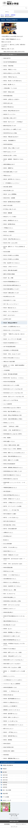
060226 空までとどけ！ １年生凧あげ (13, 121)
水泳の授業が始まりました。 (10, 578)
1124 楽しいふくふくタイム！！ (11, 304)
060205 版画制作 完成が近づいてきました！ (13, 160)
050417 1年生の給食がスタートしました (13, 724)
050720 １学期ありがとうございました (13, 502)
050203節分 (6, 754)
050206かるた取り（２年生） (10, 155)
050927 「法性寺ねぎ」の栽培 (10, 426)
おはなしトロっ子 (7, 800)
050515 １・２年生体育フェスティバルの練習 (14, 672)
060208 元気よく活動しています (11, 148)
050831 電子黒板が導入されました (11, 495)
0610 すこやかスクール (9, 593)
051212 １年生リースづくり (10, 266)
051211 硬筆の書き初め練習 (10, 270)
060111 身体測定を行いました (10, 220)
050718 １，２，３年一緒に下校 (11, 510)
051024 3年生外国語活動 (9, 381)
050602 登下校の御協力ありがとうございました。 (14, 616)
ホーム (7, 11)
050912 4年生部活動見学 (9, 463)
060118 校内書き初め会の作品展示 (11, 201)
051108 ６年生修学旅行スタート (11, 342)
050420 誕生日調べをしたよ (10, 713)
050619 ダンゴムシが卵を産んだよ (11, 582)
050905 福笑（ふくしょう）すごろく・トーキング (14, 483)
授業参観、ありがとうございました (11, 709)
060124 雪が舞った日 (8, 190)
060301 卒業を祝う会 (8, 106)
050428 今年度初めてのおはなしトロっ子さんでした (14, 644)
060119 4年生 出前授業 (9, 198)
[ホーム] (14, 3)
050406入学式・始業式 (8, 751)
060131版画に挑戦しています (10, 171)
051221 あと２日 (7, 235)
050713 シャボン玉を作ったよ (10, 517)
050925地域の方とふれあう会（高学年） (13, 434)
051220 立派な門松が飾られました (12, 239)
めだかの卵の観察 (7, 543)
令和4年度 (5, 784)
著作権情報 (7, 824)
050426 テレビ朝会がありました (11, 702)
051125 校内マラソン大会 (9, 300)
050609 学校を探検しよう (9, 597)
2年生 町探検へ (7, 437)
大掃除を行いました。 (8, 532)
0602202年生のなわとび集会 (10, 133)
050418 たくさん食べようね (10, 721)
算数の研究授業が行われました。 (11, 621)
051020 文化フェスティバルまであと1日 (12, 389)
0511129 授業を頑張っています (11, 292)
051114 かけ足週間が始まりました (11, 326)
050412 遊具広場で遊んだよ (10, 736)
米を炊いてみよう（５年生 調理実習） (12, 448)
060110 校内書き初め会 (9, 224)
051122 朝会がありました (9, 307)
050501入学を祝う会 (8, 694)
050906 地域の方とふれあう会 (10, 478)
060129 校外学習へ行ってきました (12, 179)
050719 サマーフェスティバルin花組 (12, 506)
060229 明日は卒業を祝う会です (11, 110)
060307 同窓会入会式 (8, 92)
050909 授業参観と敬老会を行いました (13, 467)
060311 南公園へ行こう (9, 84)
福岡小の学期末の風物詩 (9, 274)
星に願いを (6, 540)
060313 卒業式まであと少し (10, 77)
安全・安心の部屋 (7, 790)
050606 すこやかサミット (9, 608)
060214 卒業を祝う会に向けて (10, 136)
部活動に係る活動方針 (8, 765)
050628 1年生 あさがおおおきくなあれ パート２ (14, 559)
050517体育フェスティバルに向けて (12, 663)
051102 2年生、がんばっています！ (12, 354)
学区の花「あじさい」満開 (9, 590)
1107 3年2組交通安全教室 (9, 346)
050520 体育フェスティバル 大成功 (12, 652)
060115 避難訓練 (7, 212)
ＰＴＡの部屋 (6, 797)
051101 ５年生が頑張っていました (11, 357)
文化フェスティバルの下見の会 (10, 400)
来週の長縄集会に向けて (9, 164)
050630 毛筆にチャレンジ (9, 551)
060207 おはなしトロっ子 (9, 151)
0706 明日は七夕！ (7, 536)
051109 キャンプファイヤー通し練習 (12, 339)
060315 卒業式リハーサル (9, 69)
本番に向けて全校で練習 (9, 361)
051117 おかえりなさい (9, 315)
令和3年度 (5, 787)
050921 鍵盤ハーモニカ (9, 441)
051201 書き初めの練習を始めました (12, 285)
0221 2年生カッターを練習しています (12, 129)
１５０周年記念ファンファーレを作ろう (12, 680)
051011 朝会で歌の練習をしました (11, 411)
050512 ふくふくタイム (9, 676)
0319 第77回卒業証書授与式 (10, 62)
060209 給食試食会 (7, 144)
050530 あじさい (7, 628)
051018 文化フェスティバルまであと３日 (13, 396)
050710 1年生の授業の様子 (10, 528)
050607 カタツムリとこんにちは (11, 604)
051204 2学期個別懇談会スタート (11, 281)
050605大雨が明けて (8, 612)
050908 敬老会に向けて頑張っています (12, 471)
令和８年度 (5, 775)
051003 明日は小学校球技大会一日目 (12, 415)
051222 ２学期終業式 (8, 231)
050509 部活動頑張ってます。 (10, 687)
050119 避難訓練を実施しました (11, 758)
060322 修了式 (6, 58)
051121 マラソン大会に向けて (10, 311)
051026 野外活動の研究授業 (10, 374)
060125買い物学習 (7, 186)
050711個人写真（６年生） (9, 525)
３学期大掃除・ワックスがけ (10, 88)
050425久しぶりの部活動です (10, 706)
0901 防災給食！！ (7, 491)
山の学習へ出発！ (7, 319)
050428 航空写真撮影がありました (12, 698)
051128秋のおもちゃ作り (9, 296)
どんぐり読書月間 (7, 404)
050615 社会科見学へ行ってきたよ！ (12, 586)
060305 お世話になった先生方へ (11, 99)
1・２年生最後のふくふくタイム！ (11, 183)
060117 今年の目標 (7, 205)
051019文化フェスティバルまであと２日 (13, 392)
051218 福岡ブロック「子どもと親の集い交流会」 (14, 247)
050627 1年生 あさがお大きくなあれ (12, 563)
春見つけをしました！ (8, 728)
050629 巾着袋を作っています (10, 555)
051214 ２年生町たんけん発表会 (11, 255)
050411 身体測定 (7, 739)
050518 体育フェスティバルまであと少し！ (13, 659)
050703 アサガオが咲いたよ (10, 547)
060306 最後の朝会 (7, 95)
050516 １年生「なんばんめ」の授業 (12, 667)
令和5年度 (13, 14)
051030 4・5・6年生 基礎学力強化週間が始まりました (13, 366)
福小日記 (7, 14)
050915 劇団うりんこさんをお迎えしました (14, 452)
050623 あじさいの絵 (8, 571)
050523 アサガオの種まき (9, 648)
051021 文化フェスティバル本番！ (11, 385)
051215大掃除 (6, 251)
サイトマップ (14, 826)
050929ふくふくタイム (8, 422)
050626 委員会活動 (7, 567)
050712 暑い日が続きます (9, 521)
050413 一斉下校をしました (10, 732)
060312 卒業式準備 (8, 65)
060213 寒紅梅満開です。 (10, 140)
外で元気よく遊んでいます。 (10, 209)
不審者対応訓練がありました (10, 487)
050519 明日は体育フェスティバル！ (12, 656)
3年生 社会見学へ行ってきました (11, 262)
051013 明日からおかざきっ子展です (12, 407)
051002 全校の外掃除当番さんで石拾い (13, 419)
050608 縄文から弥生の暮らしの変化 (12, 601)
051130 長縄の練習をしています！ (11, 289)
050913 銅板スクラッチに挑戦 (10, 460)
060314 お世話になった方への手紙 (11, 73)
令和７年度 (5, 777)
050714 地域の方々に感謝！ (10, 513)
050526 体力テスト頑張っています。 (12, 636)
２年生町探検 (6, 370)
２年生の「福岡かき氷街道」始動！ (11, 445)
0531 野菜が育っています (9, 625)
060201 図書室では (8, 168)
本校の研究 (5, 793)
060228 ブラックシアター (9, 114)
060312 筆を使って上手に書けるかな (12, 80)
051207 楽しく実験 (8, 277)
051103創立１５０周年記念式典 (10, 350)
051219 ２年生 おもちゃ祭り (10, 242)
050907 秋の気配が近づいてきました (12, 475)
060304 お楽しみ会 (7, 103)
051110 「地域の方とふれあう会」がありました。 (13, 334)
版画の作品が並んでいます (9, 125)
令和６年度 (5, 779)
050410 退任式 (6, 743)
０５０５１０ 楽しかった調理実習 (11, 683)
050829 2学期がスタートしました (11, 498)
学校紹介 (5, 768)
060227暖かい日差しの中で (9, 118)
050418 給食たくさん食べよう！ (11, 717)
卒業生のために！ (7, 175)
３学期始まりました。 (8, 227)
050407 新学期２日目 (8, 747)
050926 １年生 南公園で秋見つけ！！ (13, 430)
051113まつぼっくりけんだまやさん (11, 330)
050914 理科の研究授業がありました (12, 456)
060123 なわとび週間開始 (9, 194)
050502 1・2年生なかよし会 (11, 691)
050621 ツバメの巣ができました (11, 575)
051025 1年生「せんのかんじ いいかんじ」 (14, 377)
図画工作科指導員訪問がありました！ (12, 639)
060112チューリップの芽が (9, 216)
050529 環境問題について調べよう (12, 632)
